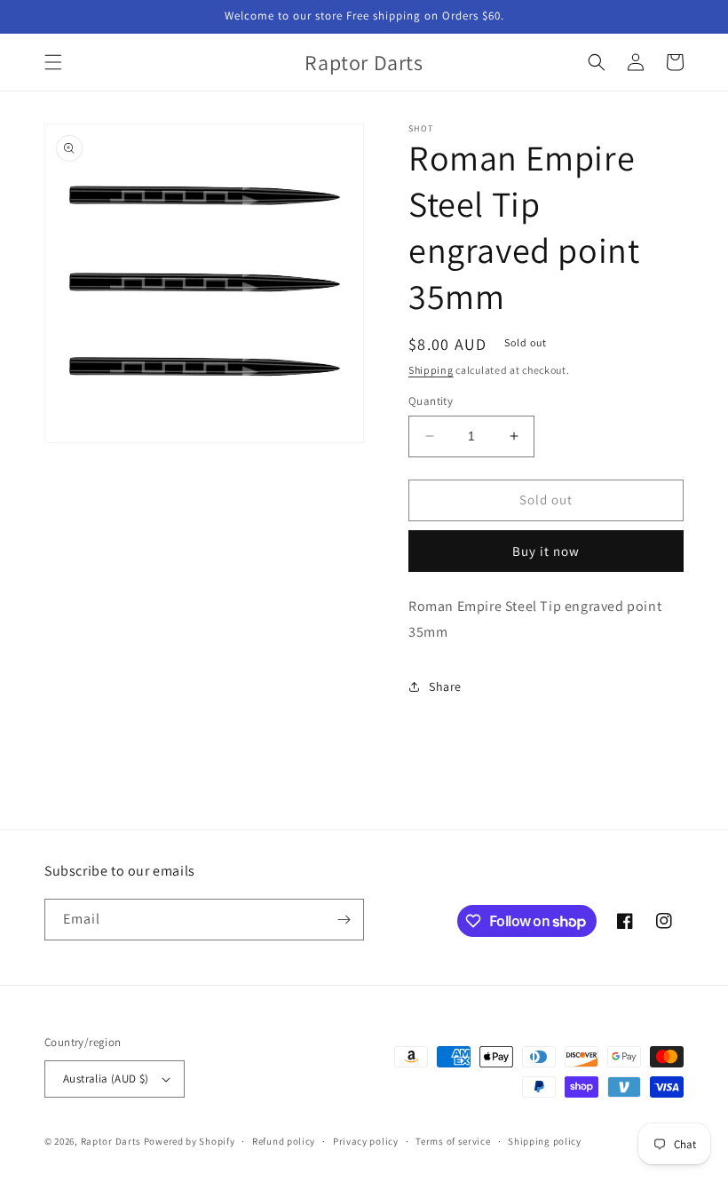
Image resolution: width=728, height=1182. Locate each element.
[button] (53, 62)
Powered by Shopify (189, 1141)
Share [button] (445, 686)
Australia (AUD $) (106, 1078)
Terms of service (452, 1141)
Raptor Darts (111, 1141)
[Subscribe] (343, 919)
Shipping (431, 370)
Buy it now (546, 551)
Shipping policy (545, 1141)
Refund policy (283, 1141)
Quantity (430, 401)
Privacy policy (366, 1141)
